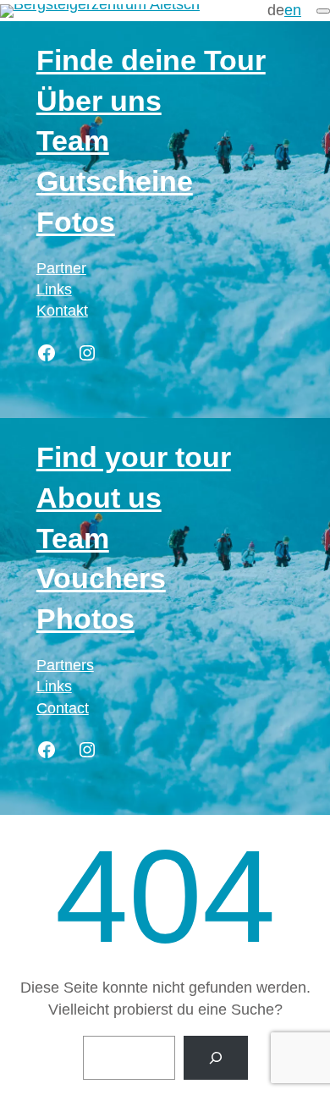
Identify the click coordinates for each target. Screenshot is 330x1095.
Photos (85, 619)
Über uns (99, 101)
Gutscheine (114, 181)
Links (54, 289)
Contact (62, 708)
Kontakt (62, 310)
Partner (61, 268)
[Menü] (323, 11)
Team (72, 140)
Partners (65, 665)
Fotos (75, 222)
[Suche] (216, 1058)
